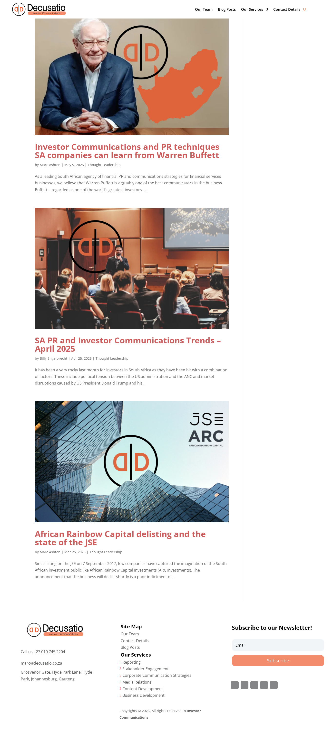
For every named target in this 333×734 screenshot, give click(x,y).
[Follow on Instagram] (254, 685)
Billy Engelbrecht (53, 358)
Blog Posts (227, 9)
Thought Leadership (104, 164)
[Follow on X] (244, 685)
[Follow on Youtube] (274, 685)
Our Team (204, 9)
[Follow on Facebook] (235, 685)
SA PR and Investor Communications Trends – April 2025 (128, 344)
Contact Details (286, 9)
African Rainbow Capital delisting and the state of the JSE (120, 538)
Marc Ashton (50, 164)
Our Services (252, 9)
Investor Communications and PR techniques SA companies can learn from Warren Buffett (127, 150)
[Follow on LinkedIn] (264, 685)
